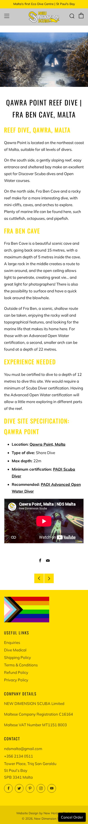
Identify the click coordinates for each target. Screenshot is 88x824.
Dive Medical (15, 650)
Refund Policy (16, 672)
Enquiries (12, 642)
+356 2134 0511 (18, 756)
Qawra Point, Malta (47, 444)
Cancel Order (72, 817)
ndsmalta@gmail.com (23, 748)
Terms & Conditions (21, 665)
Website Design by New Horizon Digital (44, 813)
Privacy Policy (16, 679)
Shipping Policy (17, 657)
